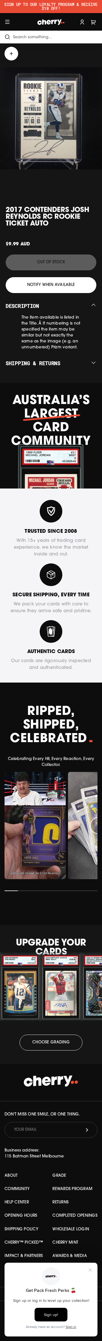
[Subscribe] (87, 1130)
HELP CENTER (17, 1202)
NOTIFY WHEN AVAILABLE (51, 285)
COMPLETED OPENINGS (74, 1216)
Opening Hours (21, 1216)
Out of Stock (51, 262)
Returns (60, 1202)
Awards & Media (69, 1256)
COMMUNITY (17, 1189)
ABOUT (11, 1176)
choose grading (51, 1042)
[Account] (82, 22)
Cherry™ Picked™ (24, 1243)
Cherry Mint (65, 1243)
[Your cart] (93, 22)
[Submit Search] (7, 37)
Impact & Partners (24, 1256)
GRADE (59, 1176)
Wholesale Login (70, 1229)
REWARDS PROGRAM (72, 1189)
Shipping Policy (21, 1229)
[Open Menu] (7, 22)
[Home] (50, 22)
